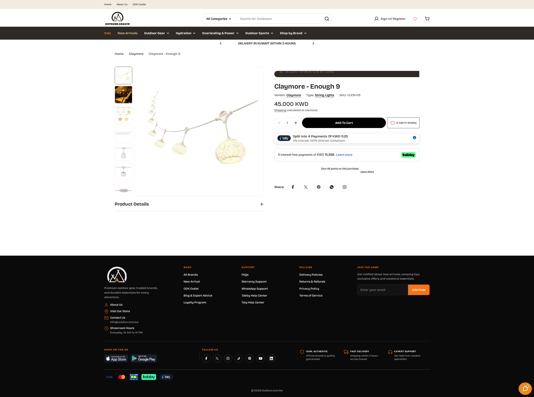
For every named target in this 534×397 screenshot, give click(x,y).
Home (107, 4)
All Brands (191, 274)
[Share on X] (306, 187)
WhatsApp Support (255, 288)
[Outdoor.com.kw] (116, 268)
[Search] (326, 18)
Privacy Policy (309, 288)
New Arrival (192, 281)
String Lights (324, 95)
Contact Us (117, 317)
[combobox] (267, 19)
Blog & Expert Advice (198, 295)
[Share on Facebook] (293, 187)
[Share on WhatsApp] (331, 187)
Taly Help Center (253, 302)
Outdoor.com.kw (272, 390)
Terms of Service (310, 295)
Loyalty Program (195, 302)
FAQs (245, 274)
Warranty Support (254, 281)
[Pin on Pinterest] (319, 187)
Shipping (280, 110)
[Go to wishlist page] (415, 18)
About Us (122, 4)
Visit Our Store (120, 311)
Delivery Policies (310, 274)
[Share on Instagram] (344, 187)
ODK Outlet (139, 4)
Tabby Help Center (254, 295)
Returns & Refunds (312, 281)
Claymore (136, 54)
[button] (220, 43)
